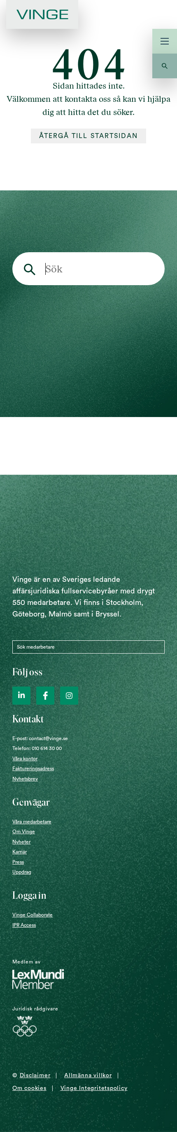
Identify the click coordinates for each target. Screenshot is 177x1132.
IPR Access (24, 925)
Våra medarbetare (31, 821)
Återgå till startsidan (88, 136)
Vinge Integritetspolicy (94, 1088)
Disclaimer (35, 1075)
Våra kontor (24, 758)
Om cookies (29, 1088)
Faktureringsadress (33, 768)
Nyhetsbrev (25, 778)
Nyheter (21, 841)
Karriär (19, 851)
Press (18, 862)
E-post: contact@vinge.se (40, 738)
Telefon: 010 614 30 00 (37, 748)
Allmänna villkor (88, 1075)
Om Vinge (23, 831)
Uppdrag (21, 872)
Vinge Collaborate (32, 914)
